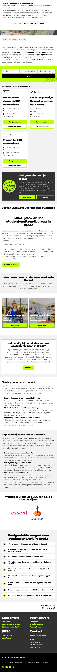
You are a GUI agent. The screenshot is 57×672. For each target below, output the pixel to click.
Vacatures (6, 638)
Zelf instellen (16, 23)
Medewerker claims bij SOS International (11, 101)
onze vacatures (14, 405)
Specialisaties (36, 624)
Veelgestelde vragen (11, 624)
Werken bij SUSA (33, 662)
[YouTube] (50, 608)
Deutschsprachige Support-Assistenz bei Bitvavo (41, 101)
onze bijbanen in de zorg (23, 415)
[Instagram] (43, 608)
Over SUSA (7, 635)
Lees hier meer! (29, 460)
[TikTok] (54, 608)
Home (5, 39)
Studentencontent (10, 627)
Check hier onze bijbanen (22, 425)
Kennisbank (35, 627)
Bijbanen (14, 39)
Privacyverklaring (20, 662)
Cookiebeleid (45, 662)
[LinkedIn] (47, 608)
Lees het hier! (15, 487)
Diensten (34, 622)
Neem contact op (38, 635)
